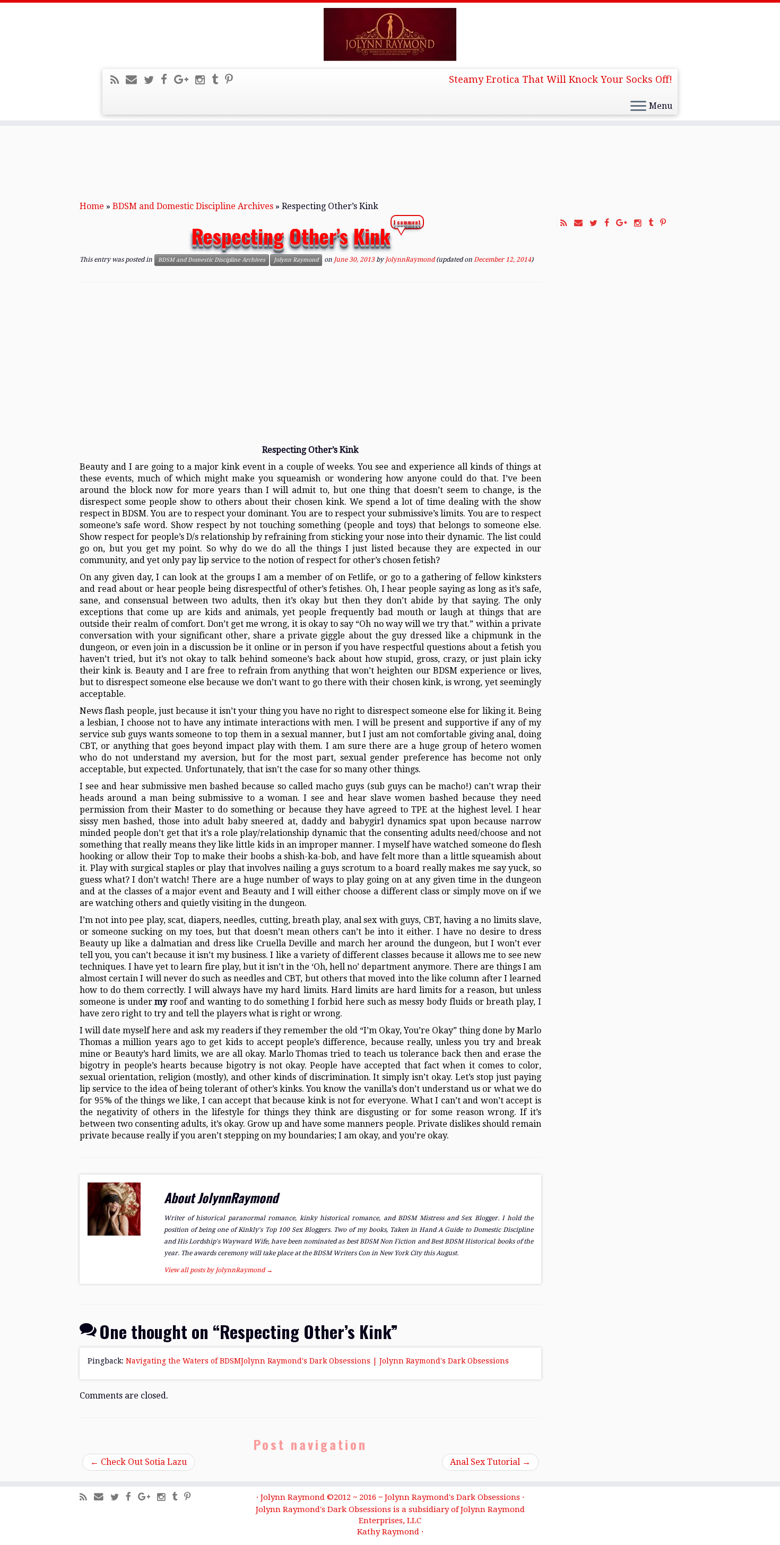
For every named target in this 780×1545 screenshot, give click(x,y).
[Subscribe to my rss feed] (118, 80)
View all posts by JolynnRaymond (218, 1270)
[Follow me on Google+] (184, 79)
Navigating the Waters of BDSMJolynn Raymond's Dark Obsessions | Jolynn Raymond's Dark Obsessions (317, 1361)
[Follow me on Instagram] (203, 80)
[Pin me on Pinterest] (232, 79)
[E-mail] (135, 79)
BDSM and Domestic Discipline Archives (192, 206)
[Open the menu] (638, 107)
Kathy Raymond (388, 1532)
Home (92, 206)
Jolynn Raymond (296, 259)
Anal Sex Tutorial (490, 1462)
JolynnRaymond (410, 259)
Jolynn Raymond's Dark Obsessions (452, 1497)
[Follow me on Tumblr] (218, 79)
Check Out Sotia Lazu (138, 1462)
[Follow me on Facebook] (167, 79)
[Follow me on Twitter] (152, 80)
